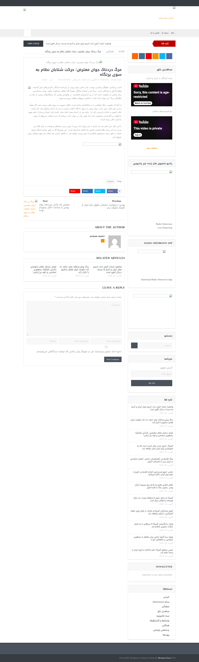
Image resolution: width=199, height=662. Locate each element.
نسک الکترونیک (162, 616)
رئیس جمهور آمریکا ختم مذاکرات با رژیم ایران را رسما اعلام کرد (152, 551)
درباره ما (165, 33)
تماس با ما (154, 33)
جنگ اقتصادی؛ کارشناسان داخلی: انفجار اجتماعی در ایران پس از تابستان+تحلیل (151, 460)
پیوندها (166, 635)
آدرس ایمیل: (166, 368)
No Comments (64, 80)
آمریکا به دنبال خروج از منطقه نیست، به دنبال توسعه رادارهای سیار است (153, 499)
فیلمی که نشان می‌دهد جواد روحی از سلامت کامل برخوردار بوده (54, 207)
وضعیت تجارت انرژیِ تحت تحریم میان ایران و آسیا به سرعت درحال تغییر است (78, 43)
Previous (116, 201)
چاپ (51, 80)
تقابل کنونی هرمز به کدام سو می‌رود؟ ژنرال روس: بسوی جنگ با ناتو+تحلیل (154, 486)
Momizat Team (164, 658)
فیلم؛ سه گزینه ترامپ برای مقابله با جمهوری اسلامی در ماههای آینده (153, 538)
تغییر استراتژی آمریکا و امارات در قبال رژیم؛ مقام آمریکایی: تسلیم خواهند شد (152, 512)
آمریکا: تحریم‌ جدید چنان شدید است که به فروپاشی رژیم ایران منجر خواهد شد (155, 447)
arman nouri (116, 80)
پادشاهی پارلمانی (161, 630)
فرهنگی (165, 606)
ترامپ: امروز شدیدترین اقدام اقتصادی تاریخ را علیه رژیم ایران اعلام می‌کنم (153, 473)
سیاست (110, 181)
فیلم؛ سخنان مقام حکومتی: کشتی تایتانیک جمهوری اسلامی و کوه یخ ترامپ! (43, 269)
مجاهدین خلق (163, 611)
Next (45, 201)
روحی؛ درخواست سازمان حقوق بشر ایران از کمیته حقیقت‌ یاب (103, 206)
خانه (172, 33)
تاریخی (166, 597)
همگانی (75, 80)
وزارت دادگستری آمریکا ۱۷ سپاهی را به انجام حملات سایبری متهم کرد (153, 525)
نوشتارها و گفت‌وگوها (159, 621)
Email (44, 80)
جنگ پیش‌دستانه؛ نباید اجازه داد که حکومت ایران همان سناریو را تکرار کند (74, 269)
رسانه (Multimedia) (161, 602)
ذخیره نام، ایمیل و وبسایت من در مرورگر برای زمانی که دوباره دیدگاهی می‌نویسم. (79, 351)
